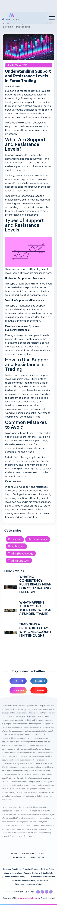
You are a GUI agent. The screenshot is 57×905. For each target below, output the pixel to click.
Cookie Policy (48, 873)
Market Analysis (17, 65)
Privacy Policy (48, 869)
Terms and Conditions (12, 869)
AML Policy (43, 880)
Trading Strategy (18, 560)
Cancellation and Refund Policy (23, 880)
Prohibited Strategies (32, 869)
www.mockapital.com (27, 898)
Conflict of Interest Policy (14, 877)
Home (14, 853)
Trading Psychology (20, 553)
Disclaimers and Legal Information (41, 877)
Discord (19, 681)
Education (14, 539)
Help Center (37, 857)
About (42, 853)
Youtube (40, 690)
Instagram (19, 690)
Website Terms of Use (13, 873)
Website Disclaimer (32, 873)
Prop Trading (16, 546)
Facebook (40, 681)
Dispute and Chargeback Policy (29, 884)
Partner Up (19, 857)
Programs (28, 853)
